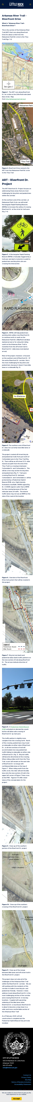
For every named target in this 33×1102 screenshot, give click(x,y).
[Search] (3, 4)
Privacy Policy (26, 1077)
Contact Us (27, 1075)
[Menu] (30, 4)
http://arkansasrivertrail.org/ (16, 99)
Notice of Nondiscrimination (21, 1082)
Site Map (28, 1080)
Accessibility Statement (22, 1084)
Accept (16, 1099)
